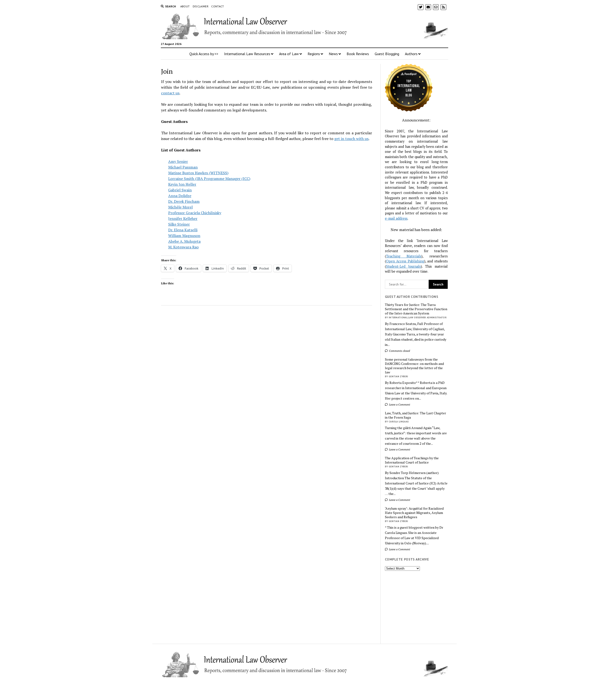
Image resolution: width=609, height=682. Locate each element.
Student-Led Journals (403, 266)
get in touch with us (351, 138)
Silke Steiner (179, 224)
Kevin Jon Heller (182, 184)
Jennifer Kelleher (182, 218)
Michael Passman (183, 167)
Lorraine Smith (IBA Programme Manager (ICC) (209, 178)
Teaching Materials (403, 256)
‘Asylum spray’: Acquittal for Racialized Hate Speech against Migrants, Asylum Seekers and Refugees (414, 512)
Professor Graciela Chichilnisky (194, 212)
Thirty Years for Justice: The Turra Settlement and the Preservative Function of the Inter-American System (416, 309)
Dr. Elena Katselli (182, 229)
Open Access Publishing (405, 261)
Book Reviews (358, 53)
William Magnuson (184, 235)
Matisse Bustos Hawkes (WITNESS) (198, 172)
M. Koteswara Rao (183, 247)
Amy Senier (178, 161)
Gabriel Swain (180, 190)
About (185, 6)
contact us (170, 93)
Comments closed (399, 351)
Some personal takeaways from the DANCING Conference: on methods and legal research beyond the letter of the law (414, 365)
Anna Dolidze (179, 195)
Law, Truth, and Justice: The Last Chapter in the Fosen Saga (415, 415)
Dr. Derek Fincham (184, 201)
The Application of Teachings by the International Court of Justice (412, 460)
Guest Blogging (387, 53)
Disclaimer (201, 6)
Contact (217, 6)
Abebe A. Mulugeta (184, 241)
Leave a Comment (399, 404)
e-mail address (396, 218)
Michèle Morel (180, 207)
